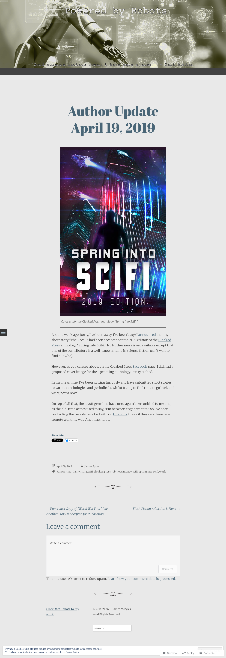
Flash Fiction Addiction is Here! (156, 509)
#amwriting (64, 471)
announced (147, 335)
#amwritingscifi (83, 471)
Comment (167, 568)
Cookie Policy (72, 652)
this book (120, 414)
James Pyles (92, 466)
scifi (135, 471)
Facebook (140, 366)
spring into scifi (148, 471)
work (162, 471)
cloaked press (102, 471)
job (114, 471)
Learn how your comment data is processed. (142, 579)
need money (124, 471)
